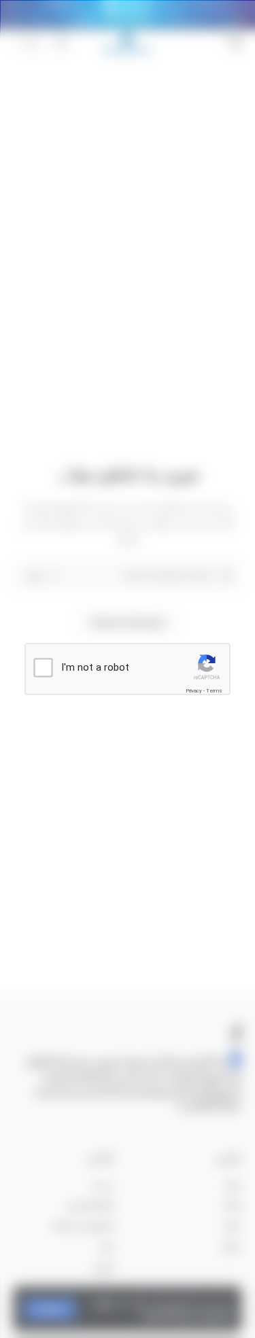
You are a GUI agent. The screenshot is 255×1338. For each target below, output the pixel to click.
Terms (214, 690)
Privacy (194, 690)
